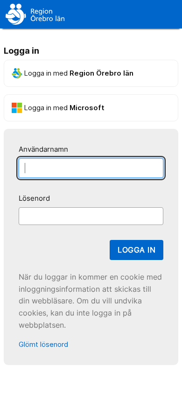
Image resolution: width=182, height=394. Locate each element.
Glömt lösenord (43, 344)
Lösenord (34, 198)
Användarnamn (43, 149)
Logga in (136, 249)
